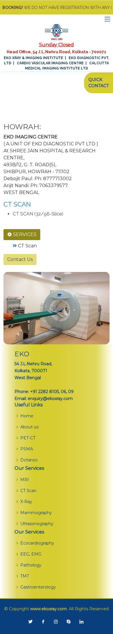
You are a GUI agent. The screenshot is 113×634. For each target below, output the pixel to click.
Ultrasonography (36, 524)
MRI (24, 480)
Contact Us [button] (20, 259)
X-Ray (26, 502)
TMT (24, 576)
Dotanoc (29, 460)
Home (26, 416)
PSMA (26, 449)
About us (29, 427)
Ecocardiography (37, 543)
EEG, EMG (30, 554)
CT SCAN (17, 204)
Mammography (36, 513)
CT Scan (27, 246)
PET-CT (27, 438)
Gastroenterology (38, 587)
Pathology (30, 565)
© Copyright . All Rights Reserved (56, 608)
